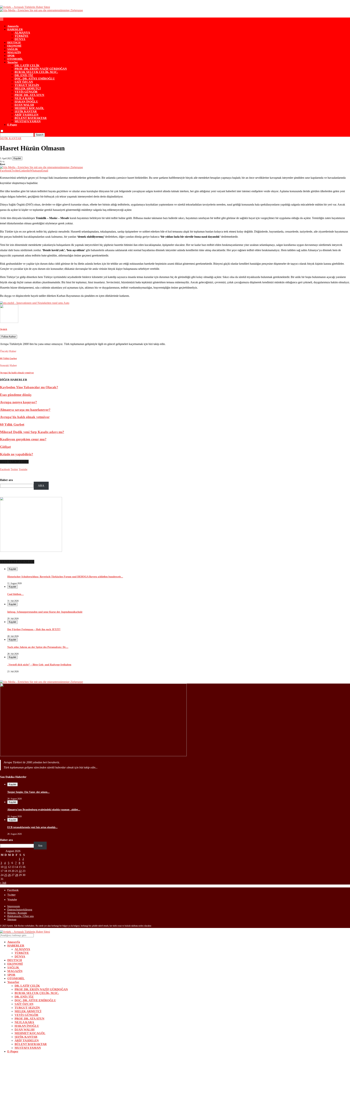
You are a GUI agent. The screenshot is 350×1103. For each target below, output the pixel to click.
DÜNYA (20, 39)
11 (5, 866)
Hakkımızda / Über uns (20, 916)
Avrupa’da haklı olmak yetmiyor (25, 417)
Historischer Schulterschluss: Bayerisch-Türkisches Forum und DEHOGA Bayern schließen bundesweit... (65, 576)
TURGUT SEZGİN (27, 85)
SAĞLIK (12, 49)
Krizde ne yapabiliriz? (16, 454)
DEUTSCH (14, 42)
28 (16, 874)
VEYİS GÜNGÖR (26, 91)
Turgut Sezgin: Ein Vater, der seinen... (28, 792)
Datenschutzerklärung (19, 909)
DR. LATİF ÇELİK (27, 65)
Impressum (13, 906)
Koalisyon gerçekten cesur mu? (23, 439)
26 (9, 874)
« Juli (3, 882)
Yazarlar (12, 62)
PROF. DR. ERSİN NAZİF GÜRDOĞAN (41, 68)
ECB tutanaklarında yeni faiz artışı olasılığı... (32, 827)
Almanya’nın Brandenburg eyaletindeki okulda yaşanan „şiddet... (43, 809)
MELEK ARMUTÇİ (28, 88)
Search (39, 134)
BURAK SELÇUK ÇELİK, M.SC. (36, 72)
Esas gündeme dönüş (15, 395)
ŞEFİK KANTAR (26, 111)
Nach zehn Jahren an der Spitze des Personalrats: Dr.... (37, 647)
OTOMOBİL (15, 58)
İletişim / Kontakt (17, 912)
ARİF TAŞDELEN (26, 114)
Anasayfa (13, 26)
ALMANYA (22, 32)
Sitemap (11, 919)
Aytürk (3, 329)
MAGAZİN (14, 52)
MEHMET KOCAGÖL (29, 108)
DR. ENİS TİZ (24, 75)
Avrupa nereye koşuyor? (18, 402)
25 (5, 874)
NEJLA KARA (24, 98)
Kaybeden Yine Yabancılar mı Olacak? (29, 387)
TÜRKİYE (21, 35)
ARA (41, 485)
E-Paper (12, 124)
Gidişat (5, 447)
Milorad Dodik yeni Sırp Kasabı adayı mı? (32, 432)
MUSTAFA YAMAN (28, 121)
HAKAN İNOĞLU (26, 101)
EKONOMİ (14, 45)
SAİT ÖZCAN (24, 81)
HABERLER (15, 29)
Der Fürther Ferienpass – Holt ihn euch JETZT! (34, 629)
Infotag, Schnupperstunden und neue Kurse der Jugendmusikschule (44, 612)
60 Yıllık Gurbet (12, 424)
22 (20, 870)
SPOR (11, 55)
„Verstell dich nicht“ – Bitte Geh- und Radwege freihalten (39, 664)
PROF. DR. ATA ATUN (29, 95)
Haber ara (6, 480)
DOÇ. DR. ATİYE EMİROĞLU (35, 78)
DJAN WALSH (24, 104)
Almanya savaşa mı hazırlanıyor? (25, 410)
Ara (40, 845)
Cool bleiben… (15, 594)
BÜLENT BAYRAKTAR (31, 118)
